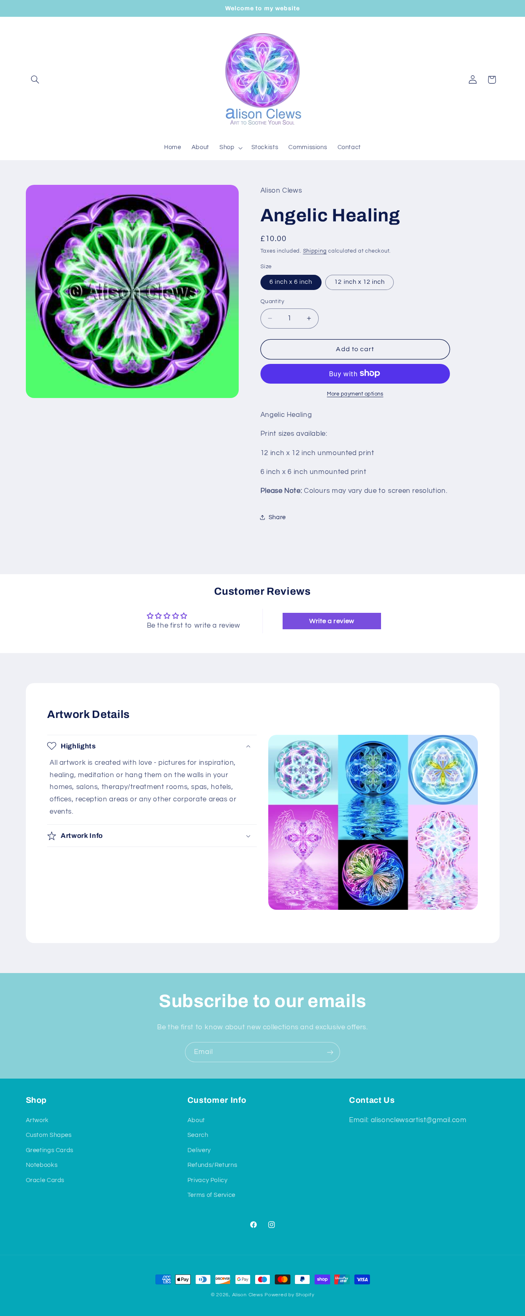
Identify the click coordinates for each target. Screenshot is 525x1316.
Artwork (37, 1120)
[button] (35, 79)
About (196, 1120)
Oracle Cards (45, 1180)
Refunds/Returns (212, 1165)
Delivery (199, 1150)
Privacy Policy (207, 1180)
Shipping (315, 251)
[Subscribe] (330, 1052)
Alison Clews (247, 1295)
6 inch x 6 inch (291, 281)
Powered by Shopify (289, 1295)
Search (197, 1135)
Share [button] (277, 517)
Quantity (272, 301)
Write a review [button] (331, 621)
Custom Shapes (49, 1135)
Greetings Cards (49, 1150)
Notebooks (42, 1165)
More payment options (355, 393)
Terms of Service (211, 1195)
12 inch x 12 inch (359, 281)
